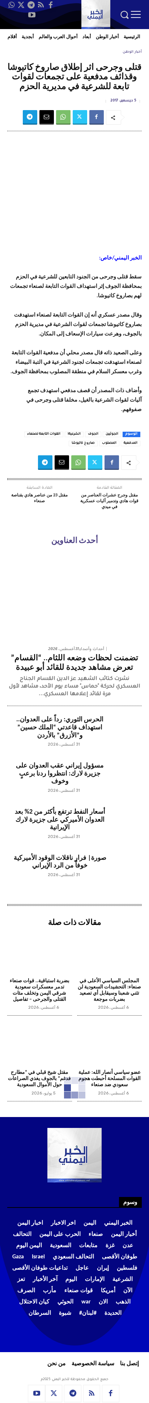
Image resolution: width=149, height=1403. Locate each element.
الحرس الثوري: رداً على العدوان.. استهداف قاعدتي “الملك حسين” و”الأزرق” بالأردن (59, 727)
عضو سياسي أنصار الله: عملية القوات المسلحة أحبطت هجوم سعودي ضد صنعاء (109, 1079)
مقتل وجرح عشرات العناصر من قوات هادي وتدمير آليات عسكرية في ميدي (109, 501)
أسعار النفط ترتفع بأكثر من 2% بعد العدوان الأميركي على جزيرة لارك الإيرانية (60, 820)
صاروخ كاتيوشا (83, 443)
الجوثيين (112, 434)
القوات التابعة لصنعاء (43, 434)
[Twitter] (21, 5)
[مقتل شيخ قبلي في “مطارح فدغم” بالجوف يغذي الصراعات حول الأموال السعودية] (39, 1043)
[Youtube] (32, 15)
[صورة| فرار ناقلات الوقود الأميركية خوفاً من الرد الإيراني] (124, 872)
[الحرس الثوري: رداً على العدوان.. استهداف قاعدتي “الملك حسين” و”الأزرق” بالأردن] (124, 733)
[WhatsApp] (12, 5)
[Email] (46, 117)
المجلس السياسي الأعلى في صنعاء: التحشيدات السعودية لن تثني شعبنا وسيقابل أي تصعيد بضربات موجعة (109, 990)
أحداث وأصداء (91, 649)
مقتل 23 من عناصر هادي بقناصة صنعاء (39, 498)
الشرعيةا (74, 434)
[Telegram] (31, 5)
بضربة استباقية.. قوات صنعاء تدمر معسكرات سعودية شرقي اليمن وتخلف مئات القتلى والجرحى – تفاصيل (39, 990)
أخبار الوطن (132, 52)
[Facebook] (51, 5)
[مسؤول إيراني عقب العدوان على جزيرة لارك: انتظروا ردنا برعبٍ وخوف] (124, 779)
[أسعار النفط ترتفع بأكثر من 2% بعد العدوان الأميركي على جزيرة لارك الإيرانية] (124, 825)
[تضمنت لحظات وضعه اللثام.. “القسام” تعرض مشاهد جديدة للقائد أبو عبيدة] (74, 596)
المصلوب (109, 443)
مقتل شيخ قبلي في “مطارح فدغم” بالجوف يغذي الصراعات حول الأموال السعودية (39, 1079)
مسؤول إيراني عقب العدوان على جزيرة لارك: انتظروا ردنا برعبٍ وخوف (60, 773)
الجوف (93, 434)
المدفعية (130, 443)
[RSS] (41, 5)
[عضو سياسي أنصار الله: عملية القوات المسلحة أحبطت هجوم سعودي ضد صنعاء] (109, 1043)
